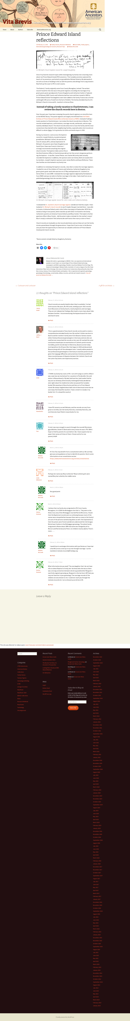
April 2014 (96, 997)
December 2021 (97, 725)
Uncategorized (21, 710)
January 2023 (96, 686)
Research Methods (65, 44)
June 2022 (96, 707)
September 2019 (98, 805)
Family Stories (55, 44)
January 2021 (96, 757)
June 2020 (96, 778)
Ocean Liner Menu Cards (49, 657)
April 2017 (96, 890)
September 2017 (98, 875)
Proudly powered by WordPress (65, 1017)
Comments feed (47, 691)
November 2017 (97, 870)
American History (22, 669)
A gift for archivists (106, 285)
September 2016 (98, 911)
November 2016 (97, 905)
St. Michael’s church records (52, 207)
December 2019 (97, 796)
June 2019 (96, 813)
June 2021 (96, 742)
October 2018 (97, 837)
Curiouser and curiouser (25, 285)
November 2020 (97, 763)
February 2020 (97, 790)
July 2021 (95, 740)
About (12, 30)
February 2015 (97, 967)
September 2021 (98, 734)
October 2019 (97, 802)
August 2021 (96, 737)
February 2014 (97, 1003)
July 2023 (95, 669)
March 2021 (96, 751)
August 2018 (96, 843)
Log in (44, 685)
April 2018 (96, 855)
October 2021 (97, 731)
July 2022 (95, 704)
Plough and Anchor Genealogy (76, 662)
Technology (20, 707)
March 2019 (96, 822)
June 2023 (96, 672)
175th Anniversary (22, 666)
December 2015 (97, 938)
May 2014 (95, 994)
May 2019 (95, 816)
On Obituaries (47, 673)
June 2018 (96, 849)
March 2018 (96, 858)
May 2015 (95, 958)
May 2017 (95, 887)
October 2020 (97, 766)
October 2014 (97, 979)
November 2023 (97, 657)
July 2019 (95, 810)
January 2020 (96, 793)
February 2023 (97, 683)
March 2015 (96, 964)
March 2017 (96, 893)
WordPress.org (47, 694)
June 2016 (96, 920)
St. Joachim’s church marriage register (58, 205)
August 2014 (96, 985)
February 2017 (97, 896)
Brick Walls (77, 44)
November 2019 (97, 799)
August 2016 (96, 914)
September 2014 (98, 982)
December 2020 (97, 760)
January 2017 (96, 899)
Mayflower (20, 690)
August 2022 (96, 701)
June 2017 (96, 884)
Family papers (85, 44)
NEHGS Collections (22, 695)
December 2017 (97, 867)
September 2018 (98, 840)
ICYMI (18, 684)
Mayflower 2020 (21, 693)
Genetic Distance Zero (49, 660)
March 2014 (96, 1000)
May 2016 (95, 923)
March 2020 (96, 787)
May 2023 (95, 675)
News (19, 698)
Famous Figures (21, 678)
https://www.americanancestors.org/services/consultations (69, 458)
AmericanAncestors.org (44, 30)
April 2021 (96, 748)
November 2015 (97, 940)
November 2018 (97, 834)
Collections (20, 672)
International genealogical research (46, 46)
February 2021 (97, 754)
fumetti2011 (39, 411)
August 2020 (96, 772)
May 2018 (95, 852)
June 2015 (96, 955)
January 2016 (96, 935)
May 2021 (95, 745)
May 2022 (95, 710)
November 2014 (97, 976)
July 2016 (95, 917)
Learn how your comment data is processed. (39, 645)
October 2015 (97, 943)
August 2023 (96, 666)
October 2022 (97, 695)
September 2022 (98, 698)
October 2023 (97, 660)
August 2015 (96, 949)
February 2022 (97, 719)
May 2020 (95, 781)
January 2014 (96, 1006)
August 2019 (96, 808)
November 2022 (97, 692)
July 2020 (95, 775)
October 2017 (97, 873)
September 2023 (98, 663)
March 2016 (96, 929)
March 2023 (96, 680)
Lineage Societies (22, 687)
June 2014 (96, 991)
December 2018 (97, 831)
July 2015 (95, 952)
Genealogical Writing (23, 681)
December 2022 (97, 689)
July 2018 (95, 846)
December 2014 (97, 973)
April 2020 (96, 784)
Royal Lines (20, 704)
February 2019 (97, 825)
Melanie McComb (73, 46)
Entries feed (46, 688)
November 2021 (97, 728)
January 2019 (96, 828)
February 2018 (97, 861)
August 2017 (96, 878)
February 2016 (97, 932)
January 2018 (96, 864)
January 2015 (96, 970)
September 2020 (98, 769)
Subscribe (30, 30)
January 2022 (96, 722)
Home (4, 30)
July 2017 (95, 881)
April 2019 (96, 819)
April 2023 (96, 677)
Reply (51, 320)
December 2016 (97, 902)
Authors (20, 30)
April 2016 (96, 926)
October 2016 (97, 908)
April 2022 (96, 713)
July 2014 (95, 988)
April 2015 (96, 961)
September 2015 (98, 946)
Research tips (61, 46)
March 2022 (96, 716)
